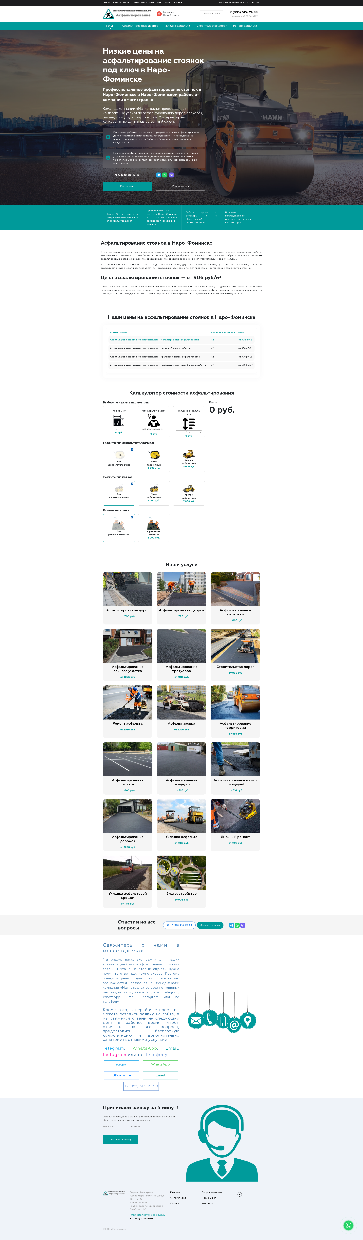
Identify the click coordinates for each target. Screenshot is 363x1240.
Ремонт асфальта (245, 25)
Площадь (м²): (119, 411)
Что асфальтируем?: (153, 411)
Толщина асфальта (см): (189, 413)
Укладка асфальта (177, 25)
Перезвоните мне (211, 14)
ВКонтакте (121, 1075)
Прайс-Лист (155, 3)
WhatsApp (160, 1064)
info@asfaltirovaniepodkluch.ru (147, 1215)
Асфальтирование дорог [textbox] (154, 429)
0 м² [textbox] (118, 429)
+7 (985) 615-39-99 (243, 12)
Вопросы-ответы (121, 3)
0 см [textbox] (188, 432)
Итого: (213, 402)
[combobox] (119, 429)
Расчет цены (127, 186)
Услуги (110, 25)
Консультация (180, 186)
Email (160, 1075)
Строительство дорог (212, 25)
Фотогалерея (140, 3)
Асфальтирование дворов (140, 25)
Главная (106, 3)
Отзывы (167, 3)
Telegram (121, 1064)
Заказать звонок (210, 925)
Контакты (178, 3)
